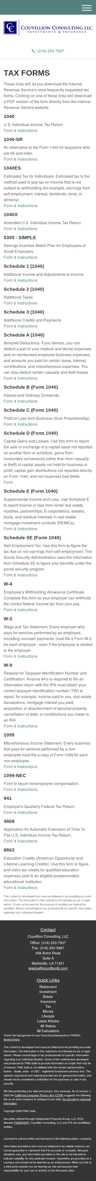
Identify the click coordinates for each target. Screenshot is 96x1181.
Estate (48, 996)
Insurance (48, 1001)
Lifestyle (48, 1016)
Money (48, 1011)
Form (8, 482)
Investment (48, 991)
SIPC (26, 1122)
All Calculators (48, 1030)
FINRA (18, 1122)
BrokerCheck (12, 1039)
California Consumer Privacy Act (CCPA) (39, 1095)
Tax (48, 1006)
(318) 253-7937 (50, 51)
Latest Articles (48, 1020)
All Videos (48, 1025)
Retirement (48, 986)
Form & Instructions (20, 130)
